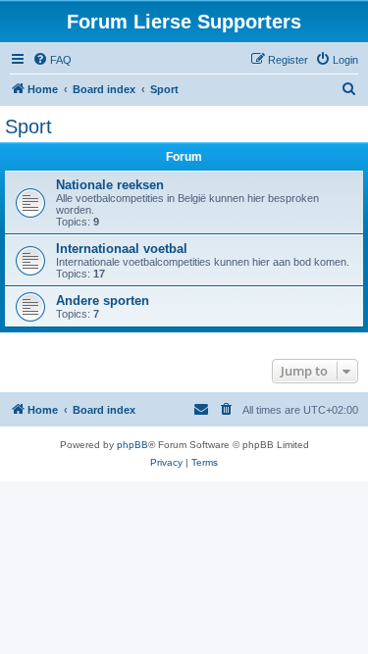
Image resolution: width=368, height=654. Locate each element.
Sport (28, 126)
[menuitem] (52, 60)
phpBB (132, 444)
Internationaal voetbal (121, 248)
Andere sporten (102, 300)
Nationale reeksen (110, 184)
